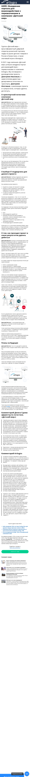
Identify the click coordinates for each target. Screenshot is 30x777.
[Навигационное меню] (28, 2)
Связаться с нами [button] (15, 551)
